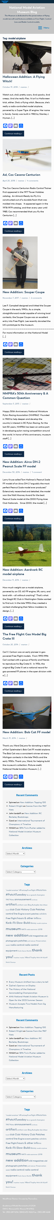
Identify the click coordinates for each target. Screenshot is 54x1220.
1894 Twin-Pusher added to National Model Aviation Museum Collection (27, 831)
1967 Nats (10, 900)
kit (40, 918)
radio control (17, 944)
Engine (21, 913)
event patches (32, 913)
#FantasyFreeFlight (27, 890)
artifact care (22, 905)
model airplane (42, 923)
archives (34, 900)
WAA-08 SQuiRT (42, 957)
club (12, 909)
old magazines (36, 935)
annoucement (23, 899)
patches (22, 940)
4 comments (32, 181)
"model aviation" (12, 890)
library (33, 923)
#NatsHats (41, 890)
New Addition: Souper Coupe (24, 292)
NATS (23, 929)
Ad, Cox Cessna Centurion (21, 175)
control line (12, 913)
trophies (16, 957)
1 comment (37, 472)
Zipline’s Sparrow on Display (22, 985)
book (7, 910)
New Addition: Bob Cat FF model (26, 732)
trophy (22, 957)
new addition (17, 935)
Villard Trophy (30, 957)
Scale (20, 951)
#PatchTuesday (16, 894)
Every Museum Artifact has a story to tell (28, 982)
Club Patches (37, 909)
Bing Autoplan (34, 905)
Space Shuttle (26, 951)
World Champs (11, 962)
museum (13, 928)
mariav (24, 87)
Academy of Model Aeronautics (16, 1206)
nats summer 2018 (34, 929)
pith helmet (32, 941)
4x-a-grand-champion (36, 895)
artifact (11, 904)
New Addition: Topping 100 (33, 802)
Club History (22, 909)
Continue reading (13, 133)
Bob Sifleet (43, 905)
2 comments (36, 298)
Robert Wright (16, 806)
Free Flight (11, 918)
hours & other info (28, 918)
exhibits (43, 914)
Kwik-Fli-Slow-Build (18, 922)
